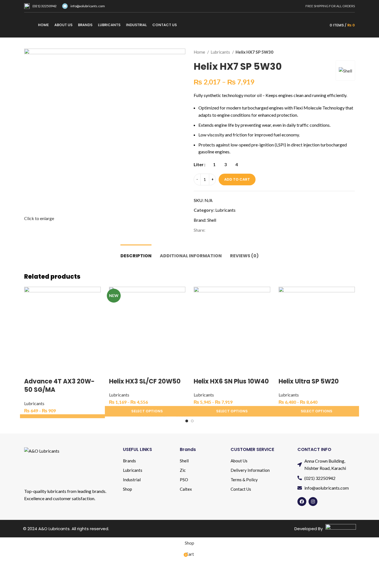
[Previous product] (341, 52)
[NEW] (147, 324)
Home (200, 51)
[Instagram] (313, 501)
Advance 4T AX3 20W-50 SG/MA (59, 385)
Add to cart (237, 179)
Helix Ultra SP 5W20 (309, 381)
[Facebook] (301, 501)
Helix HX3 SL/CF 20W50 (145, 381)
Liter (199, 164)
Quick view (31, 370)
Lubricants (221, 51)
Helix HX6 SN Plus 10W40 (231, 381)
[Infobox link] (40, 6)
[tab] (135, 253)
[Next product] (352, 52)
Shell (211, 220)
